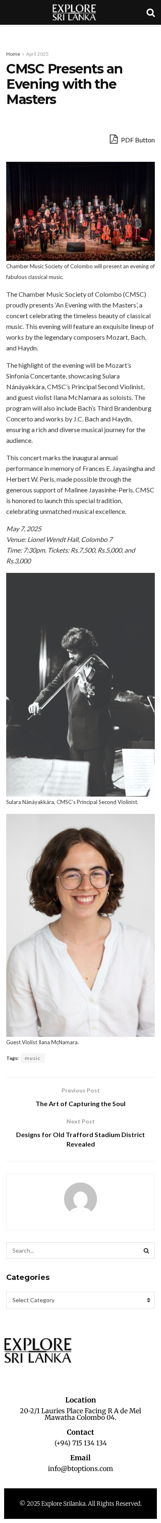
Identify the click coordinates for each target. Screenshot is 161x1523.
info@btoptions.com (80, 1468)
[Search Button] (146, 1250)
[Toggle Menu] (11, 33)
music (32, 1058)
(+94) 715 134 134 (80, 1443)
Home (13, 54)
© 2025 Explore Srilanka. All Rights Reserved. (80, 1503)
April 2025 (37, 54)
